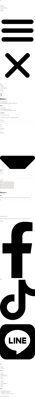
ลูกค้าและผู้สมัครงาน (4, 7)
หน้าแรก (2, 5)
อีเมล (1, 124)
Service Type (2, 132)
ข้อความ (1, 171)
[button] (17, 48)
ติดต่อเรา (2, 10)
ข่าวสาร (2, 9)
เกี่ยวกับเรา (2, 6)
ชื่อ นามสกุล (2, 119)
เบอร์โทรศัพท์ (2, 128)
